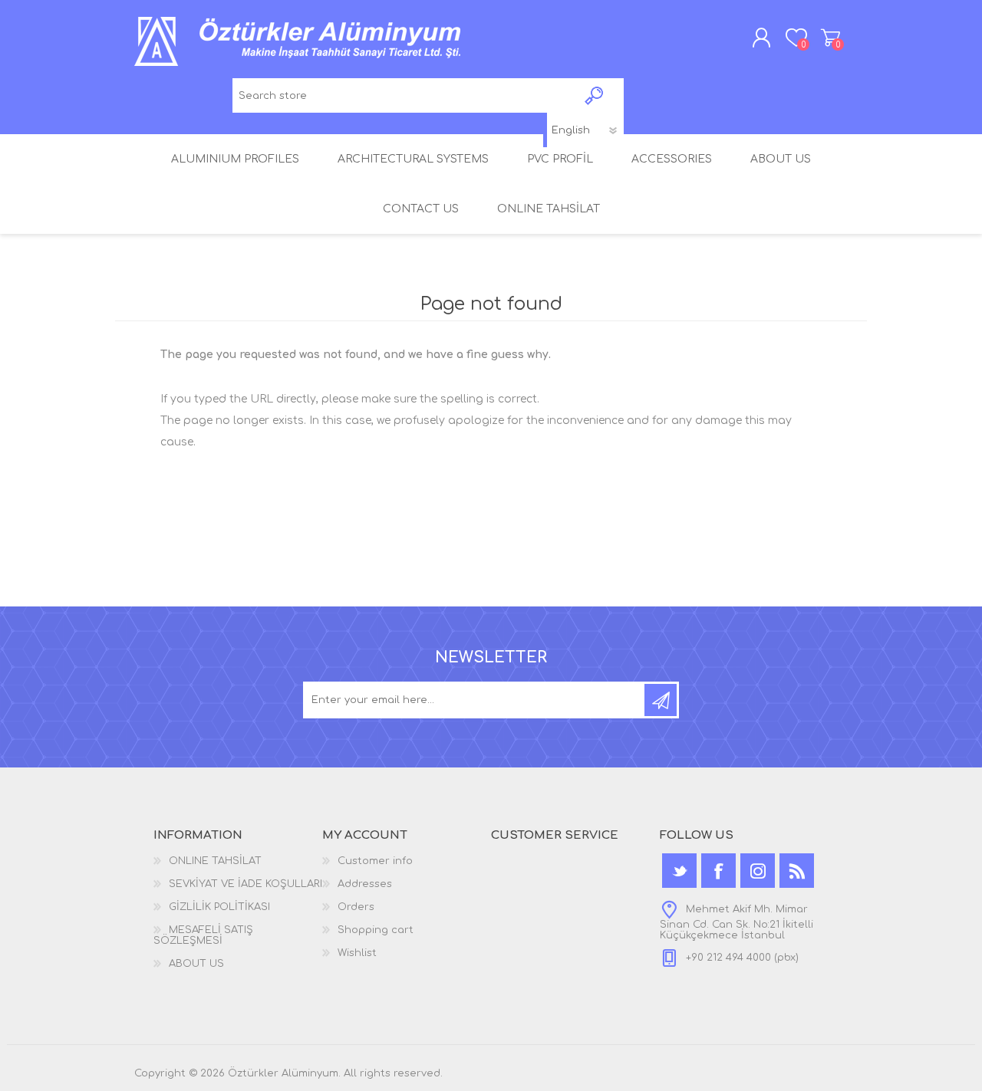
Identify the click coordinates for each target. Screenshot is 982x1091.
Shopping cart (830, 37)
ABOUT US (196, 963)
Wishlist (357, 953)
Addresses (365, 884)
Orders (356, 907)
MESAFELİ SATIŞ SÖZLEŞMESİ (203, 935)
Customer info (375, 861)
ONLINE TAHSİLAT (215, 861)
